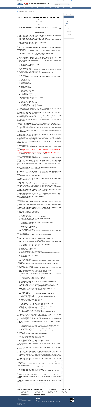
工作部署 (68, 28)
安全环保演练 (68, 37)
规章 (33, 11)
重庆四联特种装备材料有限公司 (39, 391)
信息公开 (24, 7)
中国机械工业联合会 (51, 392)
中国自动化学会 (23, 392)
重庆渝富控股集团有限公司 (38, 389)
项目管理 (58, 0)
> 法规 (66, 21)
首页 (23, 11)
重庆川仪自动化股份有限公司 (52, 389)
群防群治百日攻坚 (69, 14)
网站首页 (18, 7)
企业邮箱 (61, 0)
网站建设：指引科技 (19, 404)
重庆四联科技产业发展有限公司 (39, 394)
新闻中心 (37, 7)
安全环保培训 (68, 34)
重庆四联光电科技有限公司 (65, 389)
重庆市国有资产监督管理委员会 (26, 389)
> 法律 (66, 19)
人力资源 (70, 7)
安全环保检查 (68, 31)
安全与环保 (57, 7)
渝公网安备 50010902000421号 (21, 403)
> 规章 (66, 23)
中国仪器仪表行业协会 (25, 394)
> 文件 (66, 25)
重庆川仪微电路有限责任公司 (26, 391)
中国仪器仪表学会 (64, 391)
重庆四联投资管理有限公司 (52, 391)
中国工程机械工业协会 (64, 392)
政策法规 (30, 11)
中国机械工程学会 (37, 392)
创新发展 (44, 7)
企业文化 (63, 7)
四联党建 (50, 7)
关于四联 (31, 7)
